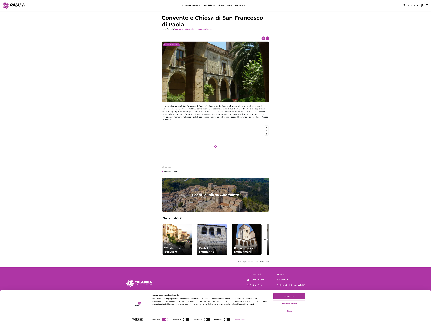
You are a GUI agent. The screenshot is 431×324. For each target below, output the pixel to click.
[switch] (186, 319)
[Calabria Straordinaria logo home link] (13, 5)
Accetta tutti (289, 296)
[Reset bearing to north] (266, 134)
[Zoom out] (266, 130)
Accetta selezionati (289, 304)
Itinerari (221, 5)
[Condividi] (263, 38)
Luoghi (171, 29)
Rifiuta (289, 311)
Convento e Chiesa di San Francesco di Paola (193, 29)
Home (164, 29)
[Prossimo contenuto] (265, 239)
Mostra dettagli (240, 320)
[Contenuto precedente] (166, 239)
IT (414, 5)
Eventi (230, 5)
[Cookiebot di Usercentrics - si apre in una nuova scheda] (137, 319)
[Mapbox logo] (167, 167)
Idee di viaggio (209, 5)
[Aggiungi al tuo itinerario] (267, 38)
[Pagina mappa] (422, 5)
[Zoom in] (266, 127)
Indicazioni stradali (171, 172)
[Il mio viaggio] (427, 5)
